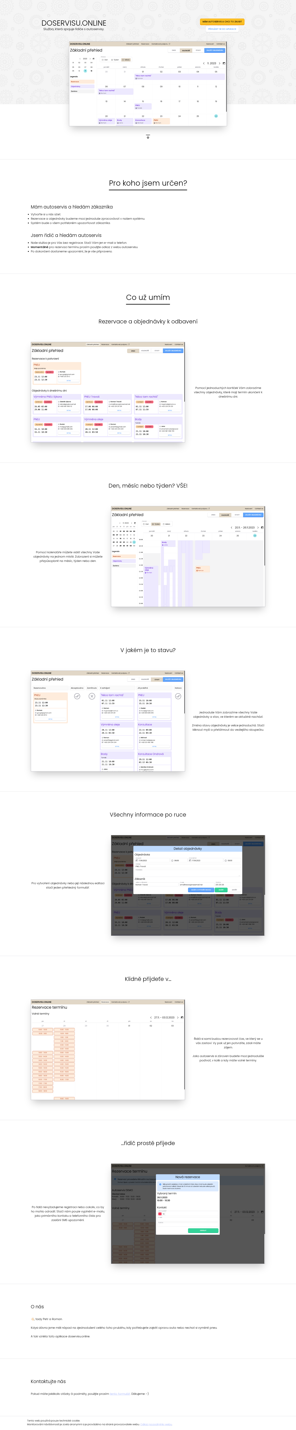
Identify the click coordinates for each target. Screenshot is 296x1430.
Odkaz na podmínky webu (156, 1424)
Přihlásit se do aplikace (222, 29)
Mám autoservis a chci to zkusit (222, 21)
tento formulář (120, 1394)
